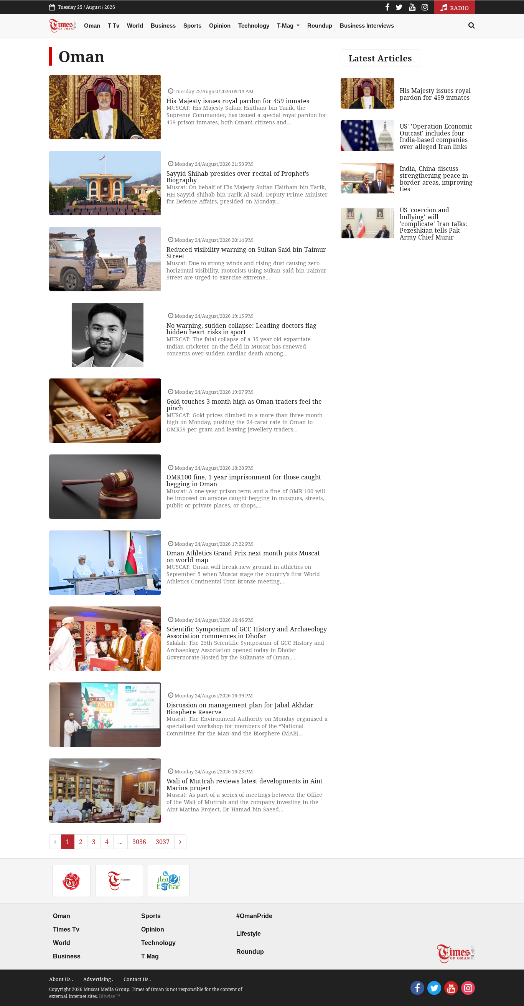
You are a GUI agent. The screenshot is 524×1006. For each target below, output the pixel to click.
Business (163, 25)
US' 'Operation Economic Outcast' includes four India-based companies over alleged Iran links (436, 136)
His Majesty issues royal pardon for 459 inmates (237, 101)
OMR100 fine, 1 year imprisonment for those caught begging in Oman (243, 480)
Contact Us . (137, 979)
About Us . (61, 979)
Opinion (220, 25)
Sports (192, 25)
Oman (92, 25)
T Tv (113, 25)
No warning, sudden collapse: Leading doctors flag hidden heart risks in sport (241, 329)
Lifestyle (248, 933)
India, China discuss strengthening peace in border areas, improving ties (436, 178)
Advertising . (98, 979)
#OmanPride (254, 916)
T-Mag (286, 25)
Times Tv (66, 929)
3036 (139, 842)
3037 (163, 842)
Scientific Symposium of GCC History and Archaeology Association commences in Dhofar (246, 632)
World (135, 25)
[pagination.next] (180, 841)
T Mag (150, 956)
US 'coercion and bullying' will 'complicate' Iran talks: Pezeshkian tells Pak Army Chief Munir (433, 223)
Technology (253, 25)
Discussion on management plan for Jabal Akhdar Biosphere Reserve (239, 708)
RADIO (458, 8)
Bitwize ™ (109, 996)
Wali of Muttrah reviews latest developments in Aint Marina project (244, 784)
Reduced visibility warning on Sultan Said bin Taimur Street (246, 253)
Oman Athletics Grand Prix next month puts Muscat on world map (243, 556)
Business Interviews (367, 25)
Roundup (319, 25)
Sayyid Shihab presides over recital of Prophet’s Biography (237, 177)
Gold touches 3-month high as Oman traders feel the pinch (244, 405)
